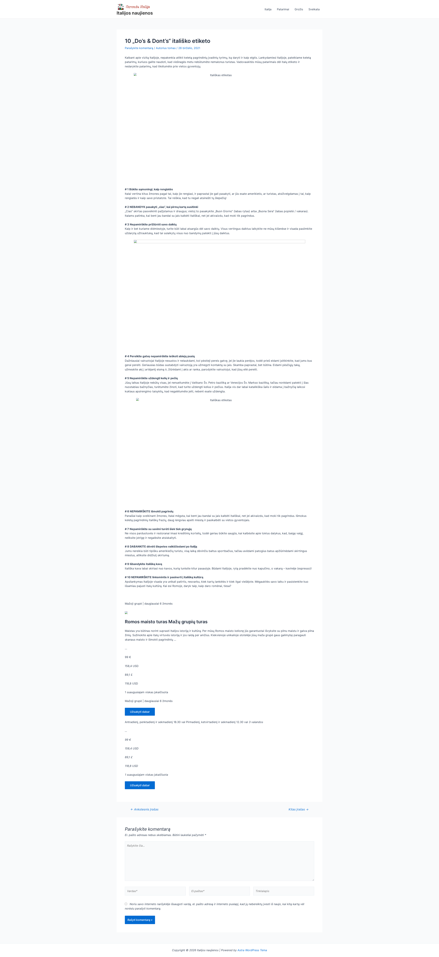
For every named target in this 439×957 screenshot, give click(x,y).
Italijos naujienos (135, 13)
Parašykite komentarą (139, 48)
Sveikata (314, 9)
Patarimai (283, 9)
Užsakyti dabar (140, 711)
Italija (268, 9)
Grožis (299, 9)
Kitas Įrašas (299, 809)
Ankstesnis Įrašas (144, 809)
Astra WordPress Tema (252, 950)
